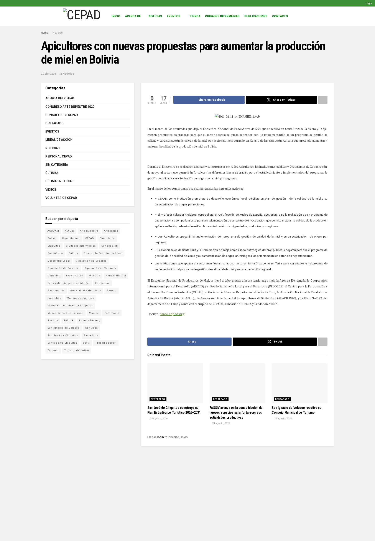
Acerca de (133, 16)
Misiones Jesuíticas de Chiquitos (70, 305)
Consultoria (55, 253)
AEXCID (69, 231)
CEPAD (89, 238)
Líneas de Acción (58, 139)
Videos (50, 189)
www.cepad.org (172, 313)
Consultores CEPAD (61, 115)
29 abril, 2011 (49, 73)
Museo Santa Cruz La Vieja (65, 313)
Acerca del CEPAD (59, 98)
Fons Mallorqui (116, 275)
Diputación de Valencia (100, 268)
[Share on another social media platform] (322, 100)
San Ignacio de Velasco (64, 327)
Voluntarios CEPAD (61, 198)
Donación (54, 275)
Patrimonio (111, 313)
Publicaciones (255, 16)
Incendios (54, 298)
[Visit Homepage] (82, 16)
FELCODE (94, 275)
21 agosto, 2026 (283, 418)
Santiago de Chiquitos (62, 342)
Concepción (109, 245)
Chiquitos (54, 245)
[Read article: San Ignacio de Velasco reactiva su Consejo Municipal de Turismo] (299, 383)
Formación (102, 283)
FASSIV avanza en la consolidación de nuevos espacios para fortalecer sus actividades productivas (236, 413)
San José (91, 327)
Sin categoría (56, 164)
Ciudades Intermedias (222, 16)
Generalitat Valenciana (85, 290)
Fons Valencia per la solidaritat (69, 283)
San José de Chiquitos (63, 335)
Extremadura (74, 275)
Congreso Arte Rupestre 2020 (69, 106)
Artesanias (111, 231)
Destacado (158, 399)
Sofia (86, 342)
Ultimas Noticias (59, 181)
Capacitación (71, 238)
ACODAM (53, 231)
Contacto (280, 16)
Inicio (116, 16)
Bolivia (52, 238)
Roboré (68, 320)
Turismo (53, 350)
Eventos (173, 16)
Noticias (155, 16)
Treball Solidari (105, 342)
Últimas (52, 173)
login (160, 437)
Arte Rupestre (89, 231)
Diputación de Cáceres (91, 260)
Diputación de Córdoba (63, 268)
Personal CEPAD (58, 156)
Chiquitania (107, 238)
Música (94, 313)
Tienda (195, 16)
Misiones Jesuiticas (80, 298)
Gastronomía (56, 290)
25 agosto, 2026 (158, 418)
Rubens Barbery (89, 320)
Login (368, 3)
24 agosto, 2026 (221, 423)
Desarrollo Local (59, 260)
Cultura (73, 253)
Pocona (53, 320)
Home (44, 32)
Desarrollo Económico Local (103, 253)
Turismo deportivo (76, 350)
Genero (112, 290)
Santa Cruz (91, 335)
